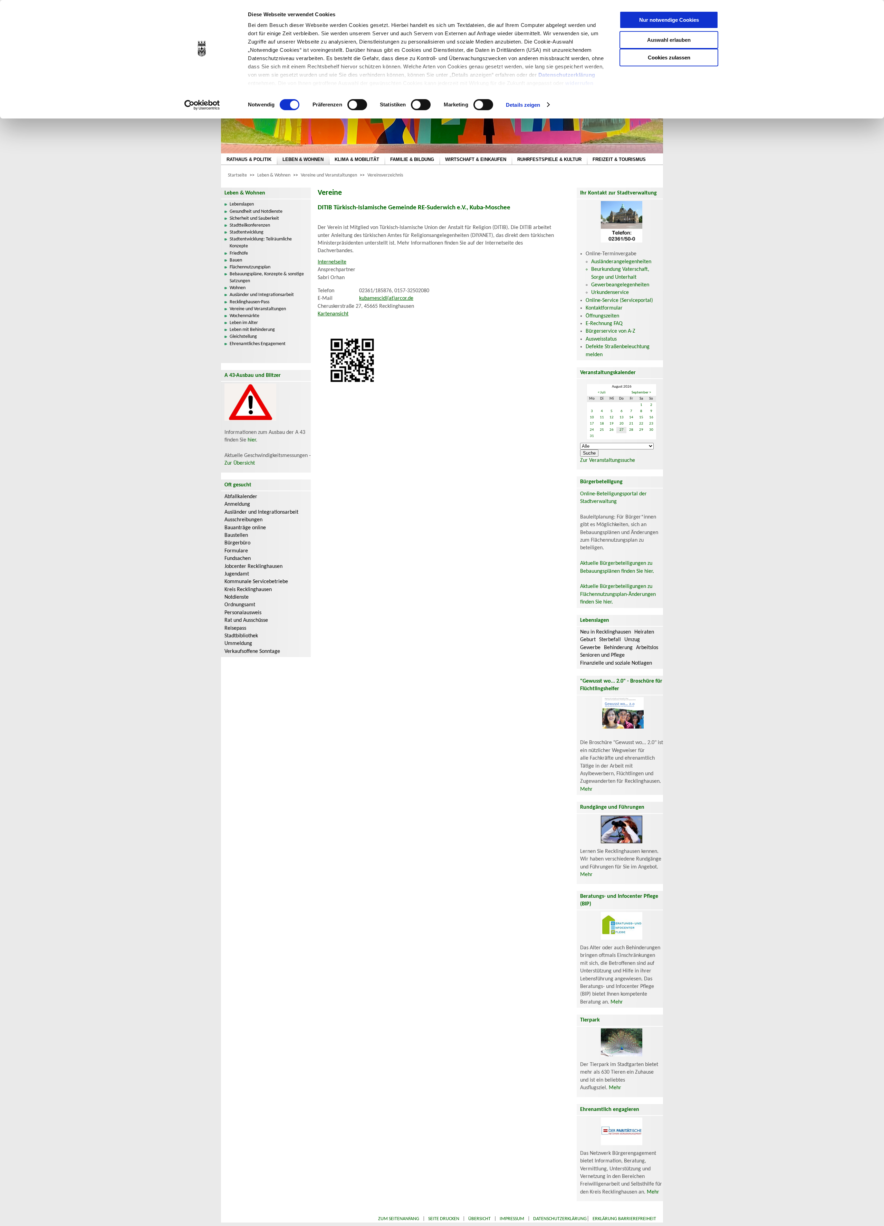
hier (252, 440)
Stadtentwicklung (246, 232)
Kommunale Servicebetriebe (256, 582)
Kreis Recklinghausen (248, 589)
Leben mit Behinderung (252, 329)
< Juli (602, 393)
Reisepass (235, 628)
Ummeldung (238, 643)
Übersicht (479, 1219)
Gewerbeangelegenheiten (620, 285)
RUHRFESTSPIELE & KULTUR (549, 159)
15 (641, 417)
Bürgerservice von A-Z (610, 331)
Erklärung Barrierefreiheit (624, 1219)
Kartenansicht (333, 314)
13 (621, 417)
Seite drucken (443, 1219)
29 (641, 430)
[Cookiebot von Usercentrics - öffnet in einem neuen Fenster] (202, 105)
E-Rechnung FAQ (604, 323)
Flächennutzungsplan (250, 267)
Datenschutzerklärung (566, 75)
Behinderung (618, 647)
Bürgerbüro (237, 543)
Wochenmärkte (244, 316)
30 (651, 430)
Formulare (236, 551)
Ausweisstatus (601, 339)
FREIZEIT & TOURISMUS (619, 159)
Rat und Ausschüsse (246, 620)
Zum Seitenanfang (398, 1219)
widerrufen (579, 83)
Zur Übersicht (239, 463)
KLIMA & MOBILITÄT (357, 159)
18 (602, 424)
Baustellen (236, 535)
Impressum (512, 1219)
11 (602, 417)
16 (651, 417)
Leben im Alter (244, 322)
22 (641, 424)
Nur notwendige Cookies (669, 20)
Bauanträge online (245, 528)
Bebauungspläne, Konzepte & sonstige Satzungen (267, 278)
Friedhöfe (239, 253)
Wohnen (238, 288)
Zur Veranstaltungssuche (607, 460)
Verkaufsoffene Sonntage (252, 651)
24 (592, 430)
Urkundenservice (610, 292)
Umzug (632, 640)
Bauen (236, 260)
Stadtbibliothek (241, 636)
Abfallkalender (240, 497)
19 (611, 424)
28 (631, 430)
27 (621, 430)
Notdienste (236, 597)
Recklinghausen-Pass (249, 302)
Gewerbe (590, 647)
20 (621, 424)
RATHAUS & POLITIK (249, 159)
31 (592, 436)
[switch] (357, 104)
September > (641, 393)
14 (631, 417)
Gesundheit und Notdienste (256, 211)
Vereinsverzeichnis (385, 175)
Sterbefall (610, 640)
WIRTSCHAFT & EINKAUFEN (475, 159)
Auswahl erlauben (669, 40)
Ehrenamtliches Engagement (258, 343)
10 (592, 417)
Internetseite (332, 262)
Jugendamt (236, 574)
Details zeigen (523, 105)
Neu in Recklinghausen (605, 632)
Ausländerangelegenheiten (621, 262)
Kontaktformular (604, 308)
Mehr (586, 789)
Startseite (237, 175)
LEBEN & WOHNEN (303, 159)
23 (651, 424)
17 (592, 424)
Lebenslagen (242, 204)
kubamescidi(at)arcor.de (386, 298)
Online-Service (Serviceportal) (619, 300)
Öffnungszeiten (602, 316)
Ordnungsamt (239, 605)
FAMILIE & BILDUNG (412, 159)
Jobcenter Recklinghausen (253, 566)
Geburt (588, 640)
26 (611, 430)
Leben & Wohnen (273, 175)
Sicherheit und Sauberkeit (254, 218)
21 (631, 424)
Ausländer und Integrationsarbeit (262, 294)
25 (602, 430)
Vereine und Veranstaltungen (329, 175)
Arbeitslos (647, 647)
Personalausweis (242, 613)
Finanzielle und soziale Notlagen (616, 663)
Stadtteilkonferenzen (250, 225)
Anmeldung (237, 504)
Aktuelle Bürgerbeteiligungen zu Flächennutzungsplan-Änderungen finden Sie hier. (618, 594)
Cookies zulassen (669, 57)
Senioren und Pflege (602, 655)
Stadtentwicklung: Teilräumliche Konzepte (261, 243)
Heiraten (644, 632)
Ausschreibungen (243, 520)
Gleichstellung (243, 336)
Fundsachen (237, 558)
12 (611, 417)
